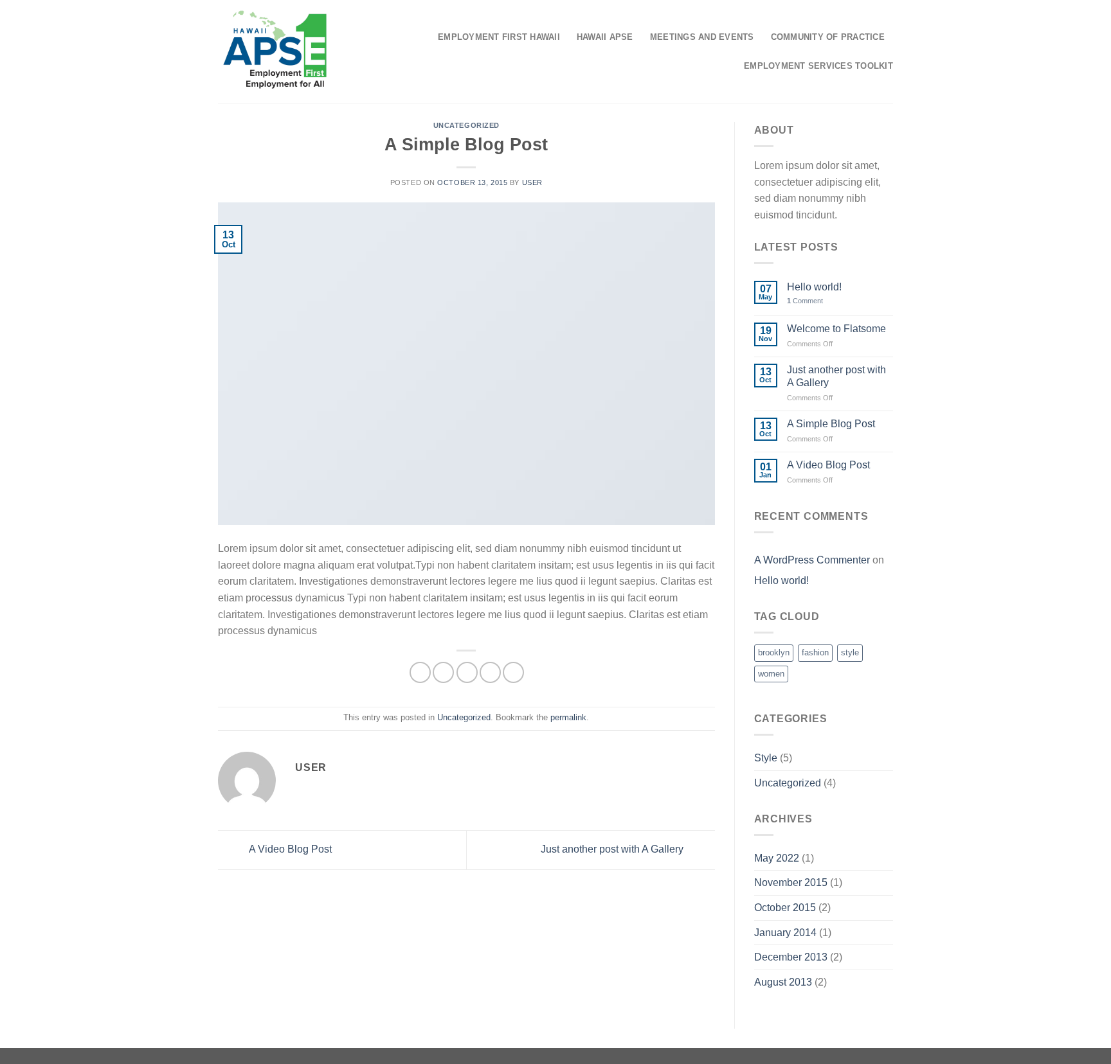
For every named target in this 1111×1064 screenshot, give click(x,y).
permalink (568, 717)
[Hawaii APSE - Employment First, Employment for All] (275, 51)
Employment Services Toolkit (818, 66)
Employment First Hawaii (499, 37)
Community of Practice (828, 37)
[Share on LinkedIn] (513, 672)
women (771, 673)
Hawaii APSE (605, 37)
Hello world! (814, 286)
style (850, 652)
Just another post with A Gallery (613, 849)
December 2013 (790, 957)
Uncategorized (466, 125)
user (532, 182)
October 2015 (785, 907)
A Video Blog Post (289, 849)
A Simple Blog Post (831, 423)
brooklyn (774, 652)
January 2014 (785, 932)
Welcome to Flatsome (836, 328)
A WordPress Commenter (812, 559)
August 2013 (783, 982)
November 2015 (790, 882)
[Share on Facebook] (420, 672)
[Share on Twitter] (443, 672)
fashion (815, 652)
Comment (805, 301)
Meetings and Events (702, 37)
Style (765, 757)
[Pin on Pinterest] (490, 672)
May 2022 (776, 858)
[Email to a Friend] (467, 672)
